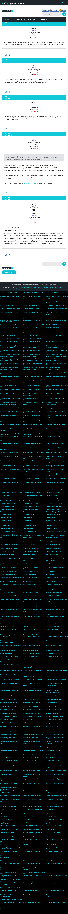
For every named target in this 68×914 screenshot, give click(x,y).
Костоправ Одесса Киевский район (10, 783)
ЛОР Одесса (3, 816)
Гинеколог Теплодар (6, 495)
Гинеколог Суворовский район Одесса (11, 492)
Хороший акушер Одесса (7, 305)
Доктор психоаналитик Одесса (31, 607)
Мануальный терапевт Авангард (32, 746)
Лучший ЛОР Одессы (6, 819)
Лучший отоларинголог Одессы (9, 809)
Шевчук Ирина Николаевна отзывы (56, 563)
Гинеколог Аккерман (29, 512)
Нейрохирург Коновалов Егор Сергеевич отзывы (8, 883)
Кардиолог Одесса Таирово (7, 650)
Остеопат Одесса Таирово (53, 335)
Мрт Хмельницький (5, 666)
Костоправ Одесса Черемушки (54, 779)
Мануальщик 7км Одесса (7, 732)
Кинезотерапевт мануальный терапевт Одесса (54, 684)
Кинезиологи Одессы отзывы (8, 699)
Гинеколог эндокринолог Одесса (55, 482)
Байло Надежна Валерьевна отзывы (33, 436)
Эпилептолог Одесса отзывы (31, 577)
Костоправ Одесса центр (53, 706)
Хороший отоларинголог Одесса (32, 806)
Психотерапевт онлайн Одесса (55, 621)
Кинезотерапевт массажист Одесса (33, 690)
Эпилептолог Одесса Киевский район (10, 598)
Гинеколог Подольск (5, 520)
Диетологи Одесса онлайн (7, 554)
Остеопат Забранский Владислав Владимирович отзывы (9, 320)
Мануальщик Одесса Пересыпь (9, 726)
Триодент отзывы (51, 829)
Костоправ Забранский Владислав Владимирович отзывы (56, 359)
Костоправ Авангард (52, 713)
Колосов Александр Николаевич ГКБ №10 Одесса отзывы (10, 856)
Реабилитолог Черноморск (30, 327)
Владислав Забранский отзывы (55, 666)
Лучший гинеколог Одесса (30, 531)
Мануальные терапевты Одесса (32, 779)
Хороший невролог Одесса (53, 574)
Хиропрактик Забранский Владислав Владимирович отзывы (33, 364)
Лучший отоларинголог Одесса (55, 806)
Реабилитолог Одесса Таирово (55, 324)
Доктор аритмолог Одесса (7, 648)
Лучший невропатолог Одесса (54, 571)
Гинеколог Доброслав (29, 514)
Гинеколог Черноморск (6, 528)
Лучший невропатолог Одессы (8, 571)
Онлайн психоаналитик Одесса (9, 624)
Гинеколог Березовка (6, 514)
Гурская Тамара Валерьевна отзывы (56, 795)
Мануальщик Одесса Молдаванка (32, 729)
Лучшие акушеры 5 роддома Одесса (10, 308)
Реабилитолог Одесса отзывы (8, 324)
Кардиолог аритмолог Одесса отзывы (10, 645)
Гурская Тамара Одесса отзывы (32, 795)
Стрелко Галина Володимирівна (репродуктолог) (55, 444)
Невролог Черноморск (52, 590)
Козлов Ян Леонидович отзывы (55, 890)
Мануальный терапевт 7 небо (8, 746)
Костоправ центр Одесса (7, 709)
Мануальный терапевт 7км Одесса (33, 750)
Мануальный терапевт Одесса (55, 774)
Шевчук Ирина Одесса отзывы (31, 563)
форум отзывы (19, 287)
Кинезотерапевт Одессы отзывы (32, 688)
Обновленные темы (26, 8)
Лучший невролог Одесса (30, 574)
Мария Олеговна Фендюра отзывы (10, 599)
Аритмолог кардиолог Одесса (54, 641)
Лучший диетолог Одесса (30, 544)
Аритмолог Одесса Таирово (54, 656)
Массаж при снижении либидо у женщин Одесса (55, 466)
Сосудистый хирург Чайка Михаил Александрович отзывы (9, 864)
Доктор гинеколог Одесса (7, 487)
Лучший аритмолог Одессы (53, 653)
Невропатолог (4, 636)
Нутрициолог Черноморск (30, 557)
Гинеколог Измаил (5, 512)
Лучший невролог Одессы (7, 574)
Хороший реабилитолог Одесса (55, 757)
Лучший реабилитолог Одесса (8, 760)
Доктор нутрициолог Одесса (31, 548)
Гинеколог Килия (27, 520)
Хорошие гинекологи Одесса (54, 501)
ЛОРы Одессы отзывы (29, 814)
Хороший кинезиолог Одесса (31, 706)
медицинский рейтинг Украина (32, 287)
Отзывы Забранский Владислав (55, 398)
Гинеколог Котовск (51, 523)
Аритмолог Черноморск (52, 648)
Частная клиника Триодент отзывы (10, 829)
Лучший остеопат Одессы (7, 335)
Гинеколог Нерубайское (53, 495)
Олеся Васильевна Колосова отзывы (33, 452)
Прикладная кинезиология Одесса (9, 679)
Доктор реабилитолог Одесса (8, 755)
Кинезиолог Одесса (51, 702)
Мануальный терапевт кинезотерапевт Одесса (53, 691)
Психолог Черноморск (52, 629)
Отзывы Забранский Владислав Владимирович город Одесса (9, 403)
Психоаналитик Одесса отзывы (9, 607)
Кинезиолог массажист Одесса (31, 699)
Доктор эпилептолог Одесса (54, 581)
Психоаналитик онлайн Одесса (32, 624)
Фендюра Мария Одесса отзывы (55, 420)
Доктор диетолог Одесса (7, 551)
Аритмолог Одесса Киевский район (10, 656)
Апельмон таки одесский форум (12, 289)
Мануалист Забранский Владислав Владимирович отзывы (56, 364)
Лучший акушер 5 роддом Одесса (32, 312)
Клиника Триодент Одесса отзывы (33, 829)
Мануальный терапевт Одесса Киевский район (8, 788)
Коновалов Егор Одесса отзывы (32, 883)
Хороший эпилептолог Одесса (54, 592)
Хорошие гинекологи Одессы (8, 509)
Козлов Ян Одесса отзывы (30, 890)
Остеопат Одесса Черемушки (54, 330)
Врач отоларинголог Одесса (8, 806)
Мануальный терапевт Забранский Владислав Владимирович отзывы (10, 377)
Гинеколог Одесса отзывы (53, 487)
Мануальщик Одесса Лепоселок (55, 729)
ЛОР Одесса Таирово (52, 809)
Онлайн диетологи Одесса (53, 551)
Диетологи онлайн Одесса (30, 551)
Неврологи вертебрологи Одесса (55, 584)
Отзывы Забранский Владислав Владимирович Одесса (32, 399)
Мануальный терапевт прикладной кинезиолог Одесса (33, 675)
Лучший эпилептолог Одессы (31, 595)
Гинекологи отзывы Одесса (31, 503)
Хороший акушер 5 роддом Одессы (10, 312)
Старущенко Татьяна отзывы (31, 439)
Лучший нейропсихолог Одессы (9, 614)
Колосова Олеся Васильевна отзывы (33, 461)
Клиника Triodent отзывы (7, 832)
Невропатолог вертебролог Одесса (33, 587)
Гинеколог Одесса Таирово (7, 534)
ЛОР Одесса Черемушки (7, 814)
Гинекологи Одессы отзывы (54, 506)
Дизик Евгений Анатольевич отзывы (56, 839)
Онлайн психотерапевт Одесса (32, 621)
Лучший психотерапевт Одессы (9, 635)
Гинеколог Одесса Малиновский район (34, 495)
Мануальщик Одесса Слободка (31, 726)
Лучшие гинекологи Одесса (7, 506)
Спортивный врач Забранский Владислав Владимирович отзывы (32, 359)
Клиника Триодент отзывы (7, 825)
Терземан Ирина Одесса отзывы (9, 415)
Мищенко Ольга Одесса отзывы (32, 474)
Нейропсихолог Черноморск (54, 614)
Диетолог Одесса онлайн (7, 557)
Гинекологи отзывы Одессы (8, 523)
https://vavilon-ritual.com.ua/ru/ (31, 183)
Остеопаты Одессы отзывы (31, 330)
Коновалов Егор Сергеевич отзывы (56, 883)
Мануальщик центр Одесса (7, 722)
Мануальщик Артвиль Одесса (54, 732)
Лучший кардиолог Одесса (53, 661)
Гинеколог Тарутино (5, 517)
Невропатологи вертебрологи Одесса (11, 584)
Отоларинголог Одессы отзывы (55, 804)
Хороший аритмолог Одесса (31, 653)
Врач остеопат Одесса (29, 333)
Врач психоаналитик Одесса (31, 604)
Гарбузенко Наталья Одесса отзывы (33, 448)
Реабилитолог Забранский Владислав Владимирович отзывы (10, 359)
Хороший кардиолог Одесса (8, 661)
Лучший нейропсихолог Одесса (55, 616)
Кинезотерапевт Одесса (7, 695)
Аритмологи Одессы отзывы (31, 650)
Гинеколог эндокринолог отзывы (9, 482)
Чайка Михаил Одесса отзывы (54, 868)
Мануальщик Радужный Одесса (9, 734)
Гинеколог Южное (28, 528)
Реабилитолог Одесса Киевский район (34, 324)
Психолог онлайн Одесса (30, 626)
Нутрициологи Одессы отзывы (8, 548)
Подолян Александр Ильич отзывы (33, 301)
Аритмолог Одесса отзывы (53, 650)
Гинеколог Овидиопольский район (33, 492)
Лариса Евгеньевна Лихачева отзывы (11, 456)
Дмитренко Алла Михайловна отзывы (57, 875)
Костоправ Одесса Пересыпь (31, 713)
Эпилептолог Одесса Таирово (8, 595)
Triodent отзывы (50, 837)
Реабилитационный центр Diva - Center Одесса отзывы (9, 346)
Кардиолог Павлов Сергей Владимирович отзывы (7, 641)
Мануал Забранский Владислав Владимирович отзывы (9, 368)
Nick (5, 23)
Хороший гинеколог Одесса (31, 509)
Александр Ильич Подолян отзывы (33, 292)
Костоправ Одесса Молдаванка (32, 716)
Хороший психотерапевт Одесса (32, 632)
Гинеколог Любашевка (29, 525)
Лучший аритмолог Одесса (30, 656)
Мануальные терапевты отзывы (32, 766)
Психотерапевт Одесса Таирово (32, 635)
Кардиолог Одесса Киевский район (10, 664)
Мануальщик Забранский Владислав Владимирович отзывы (33, 368)
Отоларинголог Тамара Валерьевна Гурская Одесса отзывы (10, 796)
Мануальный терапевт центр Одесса (33, 734)
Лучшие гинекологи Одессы (31, 506)
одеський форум (46, 287)
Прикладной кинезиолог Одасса (9, 683)
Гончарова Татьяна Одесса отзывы (33, 895)
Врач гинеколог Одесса (29, 487)
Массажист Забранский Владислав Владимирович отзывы (56, 377)
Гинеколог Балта (4, 525)
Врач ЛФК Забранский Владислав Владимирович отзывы (32, 355)
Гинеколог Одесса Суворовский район (57, 498)
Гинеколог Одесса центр (53, 492)
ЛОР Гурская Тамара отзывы (31, 822)
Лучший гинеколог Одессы (7, 531)
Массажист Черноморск (53, 327)
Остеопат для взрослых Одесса (55, 333)
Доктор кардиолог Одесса (53, 645)
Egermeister (8, 133)
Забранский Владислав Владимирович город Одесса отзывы (57, 403)
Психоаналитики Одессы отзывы (9, 604)
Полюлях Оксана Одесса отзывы (9, 317)
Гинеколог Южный (51, 525)
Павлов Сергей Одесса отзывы (32, 385)
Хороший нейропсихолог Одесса (55, 609)
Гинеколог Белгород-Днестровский (56, 512)
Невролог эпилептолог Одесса (8, 581)
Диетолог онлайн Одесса (53, 554)
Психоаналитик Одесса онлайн (55, 624)
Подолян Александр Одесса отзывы (10, 301)
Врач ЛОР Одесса (51, 816)
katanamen (7, 197)
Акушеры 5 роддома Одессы (31, 308)
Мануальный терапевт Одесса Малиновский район (8, 738)
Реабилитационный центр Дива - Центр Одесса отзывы (32, 342)
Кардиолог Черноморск (29, 648)
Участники (48, 8)
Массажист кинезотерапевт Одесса (10, 688)
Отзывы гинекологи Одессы (54, 520)
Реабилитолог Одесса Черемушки (9, 327)
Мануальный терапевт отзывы (9, 770)
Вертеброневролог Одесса (53, 587)
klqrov (6, 59)
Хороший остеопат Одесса (30, 335)
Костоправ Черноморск (29, 763)
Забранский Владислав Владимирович (11, 394)
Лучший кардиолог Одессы (30, 661)
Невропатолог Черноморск (30, 590)
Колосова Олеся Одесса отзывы (9, 461)
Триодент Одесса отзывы (53, 825)
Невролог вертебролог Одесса (8, 587)
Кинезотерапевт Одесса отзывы (9, 690)
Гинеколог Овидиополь (52, 509)
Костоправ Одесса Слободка (54, 709)
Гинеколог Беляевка (52, 528)
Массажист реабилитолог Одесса (32, 320)
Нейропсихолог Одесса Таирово (32, 616)
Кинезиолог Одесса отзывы (54, 699)
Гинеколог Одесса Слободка (31, 490)
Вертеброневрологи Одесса (31, 584)
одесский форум (56, 287)
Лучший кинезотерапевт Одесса (55, 688)
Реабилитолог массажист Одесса (32, 760)
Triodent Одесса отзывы (53, 832)
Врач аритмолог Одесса (6, 653)
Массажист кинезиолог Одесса (31, 702)
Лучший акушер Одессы (30, 305)
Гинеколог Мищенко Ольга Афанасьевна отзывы (7, 466)
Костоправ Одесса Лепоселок (8, 716)
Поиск (63, 8)
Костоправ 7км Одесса (6, 719)
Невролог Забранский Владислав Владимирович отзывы (32, 346)
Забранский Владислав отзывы (55, 389)
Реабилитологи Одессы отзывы (32, 755)
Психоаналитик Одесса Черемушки (10, 609)
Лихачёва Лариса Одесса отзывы (9, 381)
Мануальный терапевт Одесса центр (56, 734)
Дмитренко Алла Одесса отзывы (32, 875)
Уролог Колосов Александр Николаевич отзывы (53, 843)
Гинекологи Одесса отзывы (7, 503)
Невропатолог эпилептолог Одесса (33, 581)
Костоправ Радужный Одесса (54, 716)
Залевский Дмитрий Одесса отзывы (56, 863)
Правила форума (56, 8)
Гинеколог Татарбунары (53, 517)
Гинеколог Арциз (27, 517)
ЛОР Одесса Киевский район (54, 819)
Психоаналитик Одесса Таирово (55, 607)
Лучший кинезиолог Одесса (8, 706)
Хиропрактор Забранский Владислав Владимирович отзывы (10, 364)
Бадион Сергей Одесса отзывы (32, 902)
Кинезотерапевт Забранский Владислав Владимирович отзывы (32, 351)
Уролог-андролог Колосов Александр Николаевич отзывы (10, 847)
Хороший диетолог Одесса (53, 544)
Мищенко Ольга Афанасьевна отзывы (11, 474)
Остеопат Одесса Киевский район (9, 338)
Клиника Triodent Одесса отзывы (32, 837)
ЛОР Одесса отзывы (52, 814)
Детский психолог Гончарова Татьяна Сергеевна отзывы (10, 895)
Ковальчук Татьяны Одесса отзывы (10, 558)
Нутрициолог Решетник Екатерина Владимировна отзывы (56, 536)
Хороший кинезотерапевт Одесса (32, 695)
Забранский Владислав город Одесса (10, 407)
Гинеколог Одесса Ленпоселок (8, 490)
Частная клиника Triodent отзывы (9, 837)
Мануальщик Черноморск (53, 763)
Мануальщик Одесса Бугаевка (8, 729)
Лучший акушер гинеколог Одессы (56, 305)
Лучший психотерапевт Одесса (55, 632)
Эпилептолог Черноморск (7, 592)
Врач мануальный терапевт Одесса (56, 770)
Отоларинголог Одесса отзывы (32, 799)
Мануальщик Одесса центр (30, 722)
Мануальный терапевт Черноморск (10, 766)
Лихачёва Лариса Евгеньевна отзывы (57, 381)
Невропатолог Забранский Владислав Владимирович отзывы (11, 351)
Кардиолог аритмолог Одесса (31, 645)
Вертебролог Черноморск (7, 590)
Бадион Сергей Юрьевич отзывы (55, 902)
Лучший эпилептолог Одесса (54, 595)
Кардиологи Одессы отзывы (8, 659)
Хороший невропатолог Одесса (32, 571)
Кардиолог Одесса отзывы (30, 659)
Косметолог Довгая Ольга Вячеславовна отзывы (53, 368)
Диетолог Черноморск (52, 557)
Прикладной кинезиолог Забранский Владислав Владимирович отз (56, 351)
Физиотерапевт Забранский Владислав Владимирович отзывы (56, 355)
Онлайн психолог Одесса (7, 626)
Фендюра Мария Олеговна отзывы (10, 424)
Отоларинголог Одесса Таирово (55, 799)
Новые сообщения (38, 8)
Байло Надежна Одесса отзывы (9, 436)
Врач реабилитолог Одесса (54, 750)
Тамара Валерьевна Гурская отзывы (33, 791)
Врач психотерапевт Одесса (8, 632)
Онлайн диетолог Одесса (30, 554)
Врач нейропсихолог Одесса (31, 614)
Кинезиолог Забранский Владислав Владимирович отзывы (10, 355)
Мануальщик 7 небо (28, 732)
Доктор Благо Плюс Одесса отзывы (56, 428)
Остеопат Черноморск (6, 330)
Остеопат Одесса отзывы (7, 333)
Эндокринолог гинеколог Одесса (32, 478)
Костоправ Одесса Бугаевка (8, 713)
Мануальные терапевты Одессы (9, 774)
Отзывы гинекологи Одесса (54, 503)
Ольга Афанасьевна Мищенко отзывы (57, 452)
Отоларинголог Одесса (29, 804)
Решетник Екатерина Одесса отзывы (10, 540)
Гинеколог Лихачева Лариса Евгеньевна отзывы (31, 466)
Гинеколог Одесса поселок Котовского (57, 490)
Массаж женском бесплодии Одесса (10, 469)
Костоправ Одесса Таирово (31, 783)
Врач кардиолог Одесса (53, 659)
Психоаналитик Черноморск (8, 629)
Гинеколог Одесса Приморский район (10, 498)
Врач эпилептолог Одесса (30, 592)
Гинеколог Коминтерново (53, 514)
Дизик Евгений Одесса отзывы (31, 839)
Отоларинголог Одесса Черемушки (10, 804)
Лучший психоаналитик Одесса (55, 604)
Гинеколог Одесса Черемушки (31, 534)
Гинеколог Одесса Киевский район (56, 531)
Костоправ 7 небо (28, 719)
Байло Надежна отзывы (53, 436)
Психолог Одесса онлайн (53, 626)
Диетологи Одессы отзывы (53, 548)
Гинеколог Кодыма (28, 523)
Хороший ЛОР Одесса (29, 816)
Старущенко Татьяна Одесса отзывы (56, 439)
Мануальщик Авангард (52, 726)
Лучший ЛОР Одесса (29, 819)
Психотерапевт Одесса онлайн (9, 621)
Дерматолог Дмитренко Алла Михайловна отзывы (8, 876)
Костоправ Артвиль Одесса (54, 719)
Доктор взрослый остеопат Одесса (56, 320)
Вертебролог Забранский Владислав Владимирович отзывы (56, 346)
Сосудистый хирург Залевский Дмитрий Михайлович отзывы (31, 864)
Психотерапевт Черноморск (31, 629)
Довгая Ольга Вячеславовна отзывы (33, 372)
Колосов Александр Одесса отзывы (33, 847)
